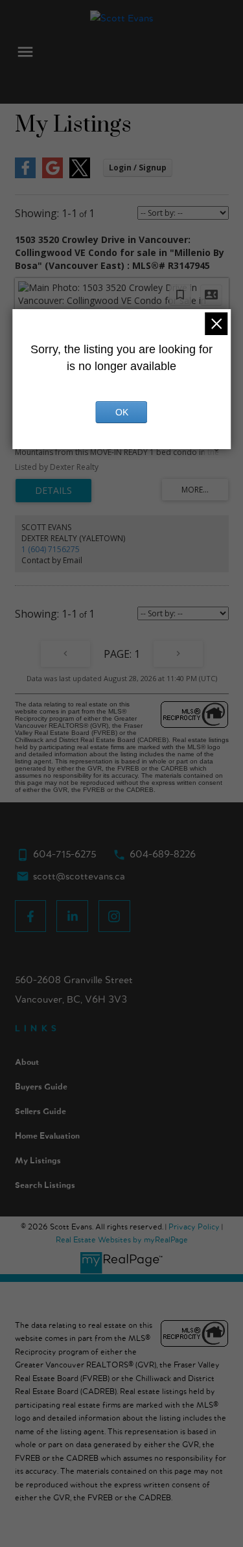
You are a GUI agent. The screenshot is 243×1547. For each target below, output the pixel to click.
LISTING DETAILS (53, 490)
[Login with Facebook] (25, 175)
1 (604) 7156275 (50, 549)
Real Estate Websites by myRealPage (122, 1240)
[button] (31, 916)
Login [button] (137, 167)
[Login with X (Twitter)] (79, 175)
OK (121, 412)
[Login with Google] (52, 175)
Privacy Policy (194, 1227)
